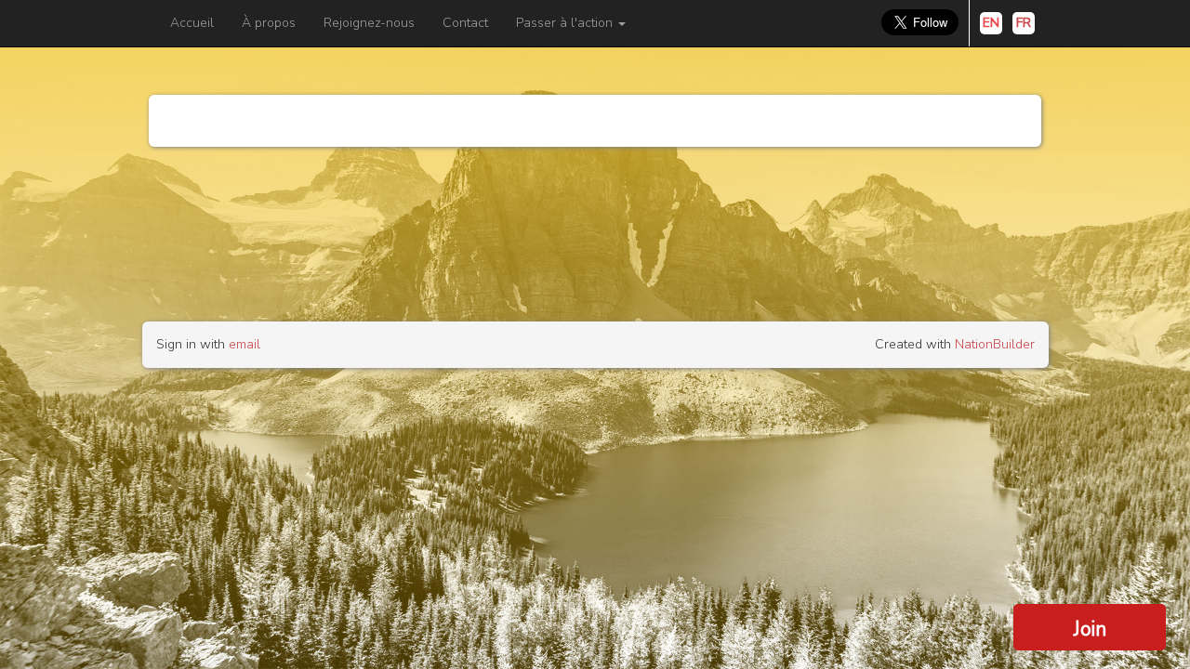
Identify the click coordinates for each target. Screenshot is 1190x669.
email (244, 344)
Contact (465, 23)
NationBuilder (995, 344)
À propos (269, 23)
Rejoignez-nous (369, 23)
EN (991, 23)
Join (1090, 629)
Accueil (192, 23)
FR (1023, 23)
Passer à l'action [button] (566, 23)
